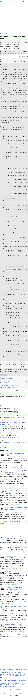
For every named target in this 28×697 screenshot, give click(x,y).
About (8, 680)
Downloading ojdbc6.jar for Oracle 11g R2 (13, 417)
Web (24, 675)
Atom (22, 680)
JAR (21, 683)
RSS (19, 680)
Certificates (7, 684)
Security (2, 675)
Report (17, 674)
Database (17, 669)
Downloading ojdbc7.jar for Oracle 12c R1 (13, 432)
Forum (14, 686)
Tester (2, 683)
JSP (15, 672)
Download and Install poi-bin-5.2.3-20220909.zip (14, 442)
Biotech (6, 669)
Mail (23, 672)
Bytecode (12, 669)
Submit (15, 411)
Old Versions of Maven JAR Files (10, 385)
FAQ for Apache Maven (8, 387)
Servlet (12, 675)
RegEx (12, 684)
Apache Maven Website (14, 53)
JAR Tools (8, 33)
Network (9, 674)
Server (7, 675)
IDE (18, 671)
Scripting (22, 674)
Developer (7, 683)
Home (2, 33)
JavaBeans (3, 672)
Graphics (11, 671)
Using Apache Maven (7, 378)
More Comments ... (5, 447)
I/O (15, 671)
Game (1, 671)
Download (4, 375)
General (6, 671)
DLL (24, 683)
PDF (13, 674)
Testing (20, 675)
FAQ (10, 686)
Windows (16, 683)
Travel (7, 686)
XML (1, 677)
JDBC (8, 672)
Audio (2, 669)
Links (16, 684)
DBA (12, 683)
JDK (12, 672)
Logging (19, 672)
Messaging (3, 674)
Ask (25, 680)
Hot (5, 680)
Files (1, 684)
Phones (2, 686)
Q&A (20, 684)
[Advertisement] (14, 18)
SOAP (16, 675)
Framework (24, 669)
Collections (14, 680)
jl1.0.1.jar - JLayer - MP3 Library (10, 437)
